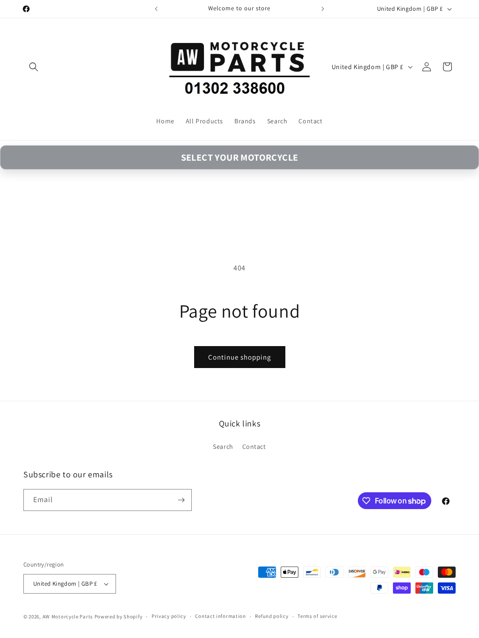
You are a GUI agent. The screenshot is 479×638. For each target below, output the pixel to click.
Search (223, 446)
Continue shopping (239, 357)
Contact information (220, 616)
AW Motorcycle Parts (68, 616)
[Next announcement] (322, 9)
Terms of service (317, 616)
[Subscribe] (181, 500)
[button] (33, 67)
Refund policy (271, 616)
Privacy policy (169, 616)
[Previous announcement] (156, 9)
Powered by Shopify (118, 616)
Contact (254, 446)
